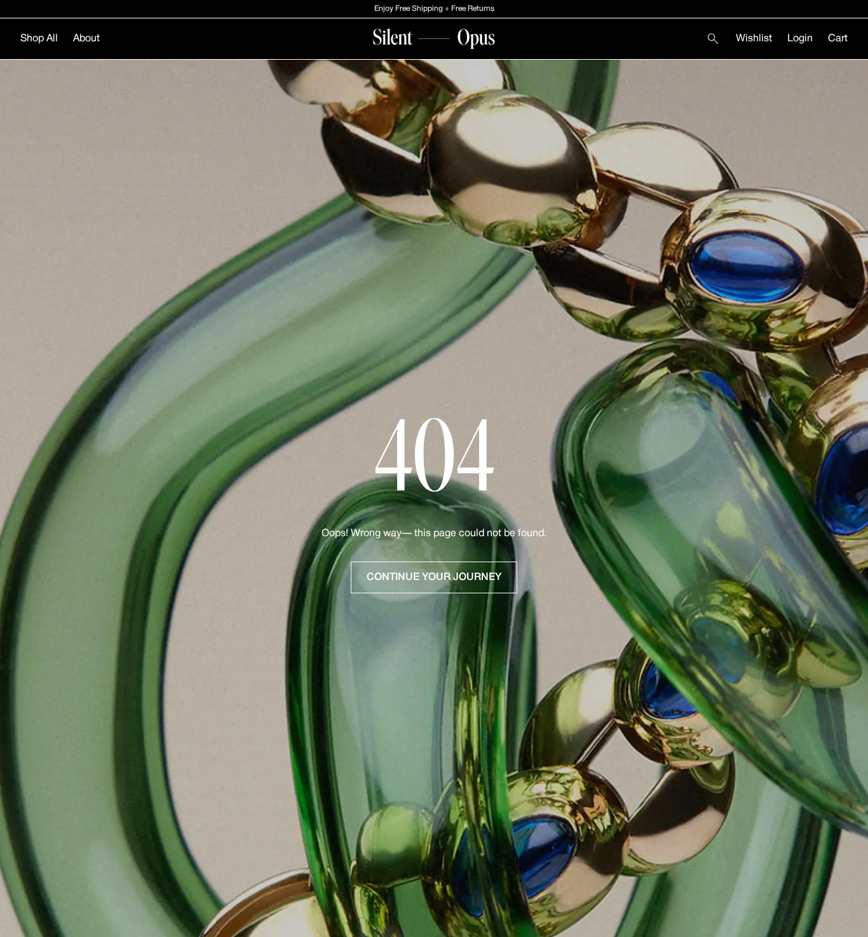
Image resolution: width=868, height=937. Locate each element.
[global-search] (713, 38)
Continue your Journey (434, 577)
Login (800, 38)
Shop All (39, 38)
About (86, 38)
